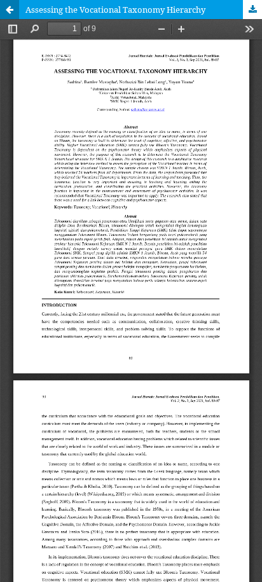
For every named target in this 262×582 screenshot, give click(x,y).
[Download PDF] (252, 9)
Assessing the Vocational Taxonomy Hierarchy (115, 9)
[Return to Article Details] (9, 9)
